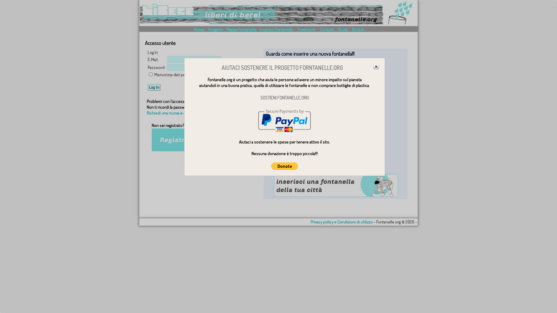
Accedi (358, 29)
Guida (343, 29)
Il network (306, 29)
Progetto (215, 29)
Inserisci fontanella (276, 29)
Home (199, 29)
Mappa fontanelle (241, 29)
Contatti (327, 29)
